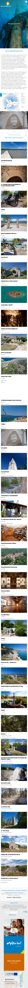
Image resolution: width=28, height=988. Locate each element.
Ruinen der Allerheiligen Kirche (10, 854)
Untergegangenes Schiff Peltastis (11, 400)
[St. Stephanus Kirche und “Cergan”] (14, 509)
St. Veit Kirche (5, 830)
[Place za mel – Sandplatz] (14, 652)
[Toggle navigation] (25, 4)
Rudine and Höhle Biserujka (9, 328)
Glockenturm (5, 471)
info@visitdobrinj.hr (21, 894)
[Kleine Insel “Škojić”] (14, 294)
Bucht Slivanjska (6, 352)
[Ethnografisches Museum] (14, 532)
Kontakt (9, 897)
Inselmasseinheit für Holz (8, 233)
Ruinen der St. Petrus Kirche (9, 281)
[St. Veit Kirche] (14, 820)
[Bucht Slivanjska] (14, 342)
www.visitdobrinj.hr (15, 895)
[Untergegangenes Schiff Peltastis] (14, 389)
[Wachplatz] (14, 246)
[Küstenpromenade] (14, 150)
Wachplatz (4, 257)
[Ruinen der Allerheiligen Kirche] (14, 844)
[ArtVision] (14, 979)
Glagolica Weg (5, 806)
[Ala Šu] (14, 944)
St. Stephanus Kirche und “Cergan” (11, 519)
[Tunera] (14, 413)
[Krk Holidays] (14, 962)
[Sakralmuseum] (14, 580)
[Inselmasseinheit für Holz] (14, 223)
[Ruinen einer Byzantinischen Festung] (14, 675)
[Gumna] (14, 628)
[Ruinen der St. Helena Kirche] (14, 867)
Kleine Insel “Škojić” (7, 305)
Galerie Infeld (5, 614)
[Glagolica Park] (14, 772)
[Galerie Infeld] (14, 604)
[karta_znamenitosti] (14, 102)
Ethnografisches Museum (8, 543)
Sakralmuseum (5, 591)
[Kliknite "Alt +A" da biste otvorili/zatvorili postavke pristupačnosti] (26, 2)
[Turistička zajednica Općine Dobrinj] (6, 4)
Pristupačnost (17, 897)
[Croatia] (14, 927)
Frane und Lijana (6, 376)
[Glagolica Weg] (14, 796)
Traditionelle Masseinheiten (9, 495)
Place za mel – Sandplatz (8, 662)
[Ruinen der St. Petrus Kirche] (14, 270)
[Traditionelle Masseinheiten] (14, 485)
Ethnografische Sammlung (9, 567)
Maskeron (4, 448)
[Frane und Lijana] (14, 366)
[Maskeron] (14, 437)
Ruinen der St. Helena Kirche (9, 878)
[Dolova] (14, 723)
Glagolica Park (5, 783)
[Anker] (14, 199)
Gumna (3, 638)
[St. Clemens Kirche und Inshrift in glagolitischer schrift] (14, 174)
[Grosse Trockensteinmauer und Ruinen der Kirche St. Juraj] (14, 747)
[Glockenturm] (14, 461)
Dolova (3, 734)
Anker (3, 209)
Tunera (3, 424)
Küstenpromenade (6, 160)
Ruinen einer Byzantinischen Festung (12, 686)
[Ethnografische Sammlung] (14, 556)
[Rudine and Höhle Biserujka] (14, 318)
